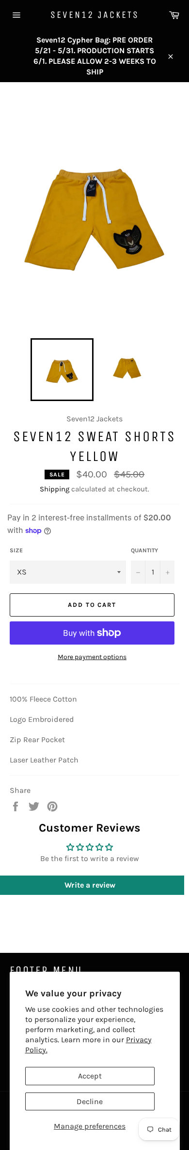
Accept (90, 1075)
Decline (90, 1101)
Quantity (144, 550)
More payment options (92, 657)
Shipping (54, 489)
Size (16, 550)
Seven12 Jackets (94, 14)
